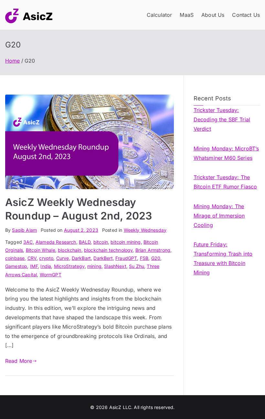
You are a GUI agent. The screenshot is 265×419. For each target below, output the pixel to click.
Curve (62, 258)
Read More (18, 361)
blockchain (69, 250)
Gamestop (16, 266)
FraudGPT (126, 258)
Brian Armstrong (152, 250)
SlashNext (115, 266)
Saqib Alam (24, 230)
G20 (155, 258)
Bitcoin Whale (40, 250)
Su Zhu (136, 266)
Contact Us (246, 15)
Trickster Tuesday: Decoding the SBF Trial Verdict (222, 119)
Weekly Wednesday (145, 230)
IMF (34, 266)
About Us (212, 15)
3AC (28, 242)
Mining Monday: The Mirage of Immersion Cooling (219, 215)
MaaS (187, 15)
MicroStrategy (69, 266)
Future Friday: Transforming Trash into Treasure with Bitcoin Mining (223, 258)
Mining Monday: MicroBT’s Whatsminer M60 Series (226, 153)
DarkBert (102, 258)
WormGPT (50, 274)
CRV (32, 258)
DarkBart (81, 258)
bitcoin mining (126, 242)
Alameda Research (56, 242)
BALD (85, 242)
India (45, 266)
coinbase (15, 258)
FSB (144, 258)
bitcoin (100, 242)
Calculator (159, 15)
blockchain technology (108, 250)
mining (94, 266)
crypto (46, 258)
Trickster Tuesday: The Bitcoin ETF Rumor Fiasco (225, 182)
